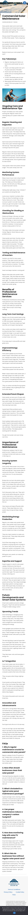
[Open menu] (24, 2)
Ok (14, 912)
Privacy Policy (8, 892)
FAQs (14, 895)
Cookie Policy (20, 892)
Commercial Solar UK (7, 22)
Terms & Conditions (14, 889)
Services (15, 22)
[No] (26, 910)
